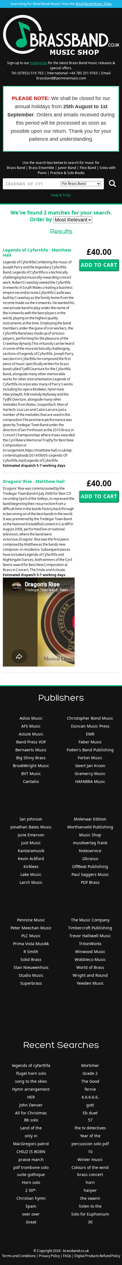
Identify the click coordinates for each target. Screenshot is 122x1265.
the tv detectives (90, 1128)
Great (31, 1222)
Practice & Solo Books (67, 172)
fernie (90, 1089)
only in (31, 1135)
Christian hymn (31, 1198)
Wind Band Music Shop (93, 3)
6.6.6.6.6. (90, 1097)
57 (90, 1120)
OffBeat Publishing (90, 866)
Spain (31, 1206)
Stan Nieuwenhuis (31, 967)
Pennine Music (31, 920)
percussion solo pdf (90, 1143)
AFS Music (31, 726)
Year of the (90, 1135)
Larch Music (31, 882)
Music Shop (90, 834)
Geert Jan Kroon (90, 765)
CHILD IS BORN (30, 1151)
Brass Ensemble (41, 167)
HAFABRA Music (90, 781)
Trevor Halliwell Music (90, 935)
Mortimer (90, 1065)
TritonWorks (90, 943)
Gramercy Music (90, 773)
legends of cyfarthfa (31, 1065)
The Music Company (90, 920)
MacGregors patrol (31, 1143)
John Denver (31, 1105)
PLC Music (31, 935)
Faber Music (90, 742)
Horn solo (31, 1182)
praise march (31, 1159)
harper (90, 1190)
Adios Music (31, 718)
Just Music (31, 842)
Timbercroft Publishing (90, 927)
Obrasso (90, 858)
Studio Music (31, 975)
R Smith (31, 951)
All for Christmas (31, 1113)
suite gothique (31, 1174)
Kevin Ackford (31, 858)
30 (90, 1222)
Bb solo (31, 1120)
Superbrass (31, 983)
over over (31, 1214)
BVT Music (31, 773)
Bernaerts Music (31, 749)
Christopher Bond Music (90, 718)
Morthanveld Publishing (90, 827)
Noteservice (90, 850)
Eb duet (90, 1113)
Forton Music (90, 757)
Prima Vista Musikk (31, 943)
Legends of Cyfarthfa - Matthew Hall (37, 252)
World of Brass (90, 967)
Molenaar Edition (90, 819)
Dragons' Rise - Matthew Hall (34, 481)
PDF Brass (90, 882)
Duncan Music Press (90, 726)
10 (90, 1151)
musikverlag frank (90, 842)
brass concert (90, 1174)
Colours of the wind (90, 1167)
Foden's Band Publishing (90, 749)
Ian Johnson (31, 819)
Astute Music (31, 734)
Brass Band (16, 167)
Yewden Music (90, 983)
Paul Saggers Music (90, 874)
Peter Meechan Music (31, 927)
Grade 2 (90, 1073)
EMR (90, 734)
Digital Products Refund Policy (97, 1255)
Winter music (90, 1159)
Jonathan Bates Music (31, 827)
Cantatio (31, 781)
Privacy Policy (49, 1255)
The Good (90, 1081)
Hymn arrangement (31, 1089)
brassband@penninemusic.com (61, 78)
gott (90, 1105)
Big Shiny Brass (31, 757)
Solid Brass (30, 959)
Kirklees (31, 866)
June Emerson (31, 834)
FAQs (67, 1255)
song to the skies (31, 1081)
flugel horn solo (31, 1073)
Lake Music (30, 874)
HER (31, 1097)
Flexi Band (88, 167)
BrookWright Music (31, 765)
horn (90, 1182)
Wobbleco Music (90, 959)
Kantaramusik (31, 850)
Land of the (31, 1128)
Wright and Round (90, 975)
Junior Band (67, 167)
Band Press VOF (31, 742)
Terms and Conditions (19, 1255)
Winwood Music (90, 951)
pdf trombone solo (31, 1167)
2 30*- (31, 1190)
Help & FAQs (61, 195)
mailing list (38, 62)
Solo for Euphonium (90, 1214)
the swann (90, 1198)
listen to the (90, 1206)
